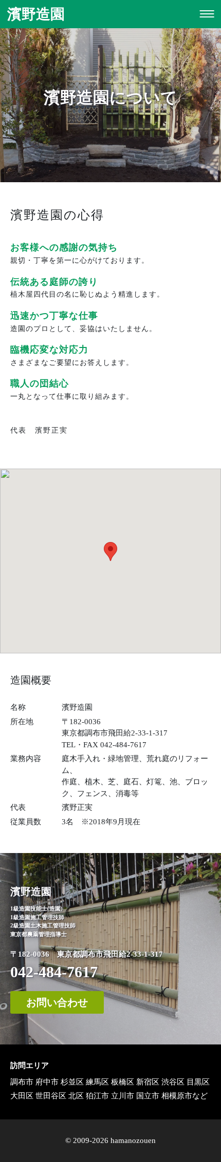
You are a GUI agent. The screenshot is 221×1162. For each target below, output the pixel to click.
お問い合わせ (57, 1002)
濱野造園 (36, 14)
